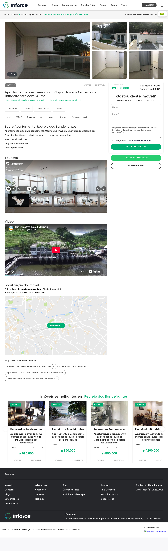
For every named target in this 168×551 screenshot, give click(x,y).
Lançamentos (12, 498)
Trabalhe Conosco (110, 494)
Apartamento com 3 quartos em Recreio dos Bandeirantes (35, 372)
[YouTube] (28, 474)
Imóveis (14, 14)
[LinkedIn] (38, 474)
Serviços (39, 494)
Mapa (27, 108)
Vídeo (59, 108)
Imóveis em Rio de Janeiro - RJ (71, 366)
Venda (24, 14)
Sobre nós (40, 489)
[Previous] (5, 429)
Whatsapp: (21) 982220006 (149, 489)
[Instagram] (18, 474)
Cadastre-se (107, 498)
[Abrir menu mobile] (163, 5)
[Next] (162, 429)
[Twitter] (33, 474)
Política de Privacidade (139, 140)
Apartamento (35, 14)
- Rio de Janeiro (144, 14)
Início (6, 14)
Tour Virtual (43, 108)
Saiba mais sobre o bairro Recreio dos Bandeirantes (32, 378)
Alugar (8, 494)
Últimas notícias (71, 489)
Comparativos (12, 503)
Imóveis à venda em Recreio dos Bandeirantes (29, 366)
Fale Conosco (108, 489)
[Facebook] (23, 474)
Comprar (9, 489)
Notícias (39, 498)
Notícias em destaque (74, 494)
